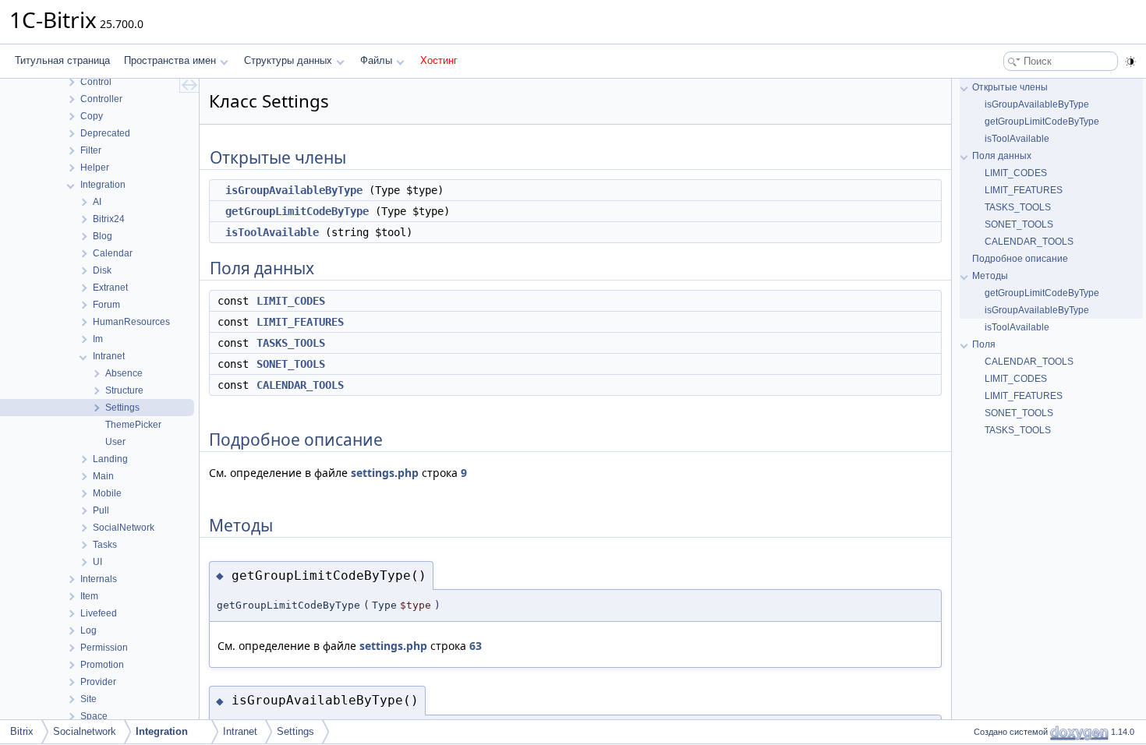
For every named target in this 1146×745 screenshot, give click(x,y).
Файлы (376, 60)
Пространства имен (170, 60)
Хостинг (439, 60)
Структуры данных (288, 60)
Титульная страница (62, 60)
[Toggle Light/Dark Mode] (1130, 61)
